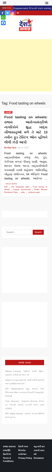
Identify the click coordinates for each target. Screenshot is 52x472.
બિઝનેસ (22, 450)
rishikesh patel (34, 192)
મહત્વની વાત (39, 446)
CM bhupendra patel (20, 187)
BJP (6, 187)
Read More (11, 184)
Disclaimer (39, 458)
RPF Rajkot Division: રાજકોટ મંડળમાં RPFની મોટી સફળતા (24, 415)
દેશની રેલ (7, 454)
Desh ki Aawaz (26, 34)
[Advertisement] (26, 65)
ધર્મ (35, 454)
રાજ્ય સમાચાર (9, 446)
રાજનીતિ (8, 112)
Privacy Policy (25, 458)
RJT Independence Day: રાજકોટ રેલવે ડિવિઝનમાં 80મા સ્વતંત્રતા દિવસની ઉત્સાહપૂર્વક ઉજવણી (24, 392)
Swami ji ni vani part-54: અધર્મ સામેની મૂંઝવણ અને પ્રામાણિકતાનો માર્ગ (24, 382)
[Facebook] (3, 23)
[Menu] (4, 3)
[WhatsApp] (3, 17)
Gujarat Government (22, 189)
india (23, 192)
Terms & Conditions (8, 459)
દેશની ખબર (23, 446)
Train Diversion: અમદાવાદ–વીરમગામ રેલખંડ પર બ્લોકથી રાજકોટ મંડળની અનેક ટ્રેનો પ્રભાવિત (24, 405)
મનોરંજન (22, 454)
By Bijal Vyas (10, 147)
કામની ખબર (39, 450)
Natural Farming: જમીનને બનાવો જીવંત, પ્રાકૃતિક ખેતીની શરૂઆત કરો (24, 373)
